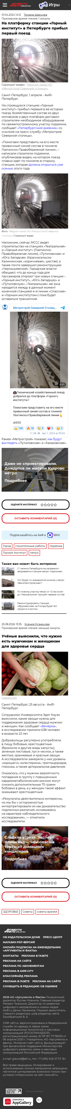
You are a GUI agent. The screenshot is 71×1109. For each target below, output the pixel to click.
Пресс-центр (52, 937)
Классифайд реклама (20, 976)
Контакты (11, 955)
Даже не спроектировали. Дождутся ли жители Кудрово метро (34, 468)
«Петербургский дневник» (37, 128)
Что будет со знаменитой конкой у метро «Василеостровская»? (40, 581)
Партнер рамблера (34, 1091)
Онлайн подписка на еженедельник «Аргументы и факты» (32, 949)
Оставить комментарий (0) (35, 518)
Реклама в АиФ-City (18, 971)
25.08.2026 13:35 (12, 624)
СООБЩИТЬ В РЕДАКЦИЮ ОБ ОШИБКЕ (30, 986)
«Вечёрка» (48, 726)
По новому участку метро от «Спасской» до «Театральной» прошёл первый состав (40, 593)
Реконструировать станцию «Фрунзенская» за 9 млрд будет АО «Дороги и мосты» (37, 606)
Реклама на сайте (17, 960)
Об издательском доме (21, 937)
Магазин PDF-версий (19, 942)
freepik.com (9, 698)
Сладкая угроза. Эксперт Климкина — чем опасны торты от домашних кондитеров (29, 844)
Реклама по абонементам (23, 966)
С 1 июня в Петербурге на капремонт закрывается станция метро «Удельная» (39, 570)
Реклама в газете (34, 955)
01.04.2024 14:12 (11, 14)
